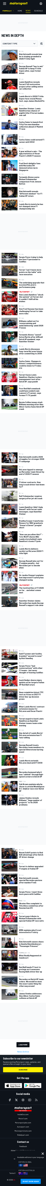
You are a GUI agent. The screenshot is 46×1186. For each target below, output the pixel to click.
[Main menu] (5, 4)
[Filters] (41, 44)
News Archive (23, 1051)
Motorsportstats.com (23, 1131)
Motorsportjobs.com (23, 1123)
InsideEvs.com (23, 1114)
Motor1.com (23, 1118)
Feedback (23, 1146)
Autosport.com (23, 1127)
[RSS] (36, 1100)
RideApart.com (23, 1135)
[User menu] (40, 3)
